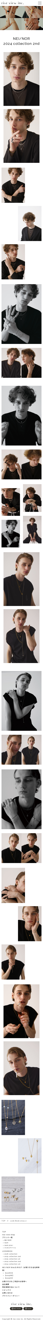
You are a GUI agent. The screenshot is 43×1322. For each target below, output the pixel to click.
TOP (3, 1221)
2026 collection (10, 1254)
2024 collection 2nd (12, 1261)
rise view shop (8, 1235)
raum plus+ (8, 1245)
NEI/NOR (8, 1240)
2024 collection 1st (12, 1264)
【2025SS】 (9, 1278)
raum (6, 1243)
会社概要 (5, 1284)
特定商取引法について (11, 1287)
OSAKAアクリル (10, 1248)
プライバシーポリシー (11, 1296)
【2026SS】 (9, 1273)
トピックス (6, 1290)
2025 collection (10, 1259)
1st (18, 1259)
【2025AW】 (9, 1275)
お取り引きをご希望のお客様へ (14, 1281)
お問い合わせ (7, 1293)
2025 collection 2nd (12, 1256)
